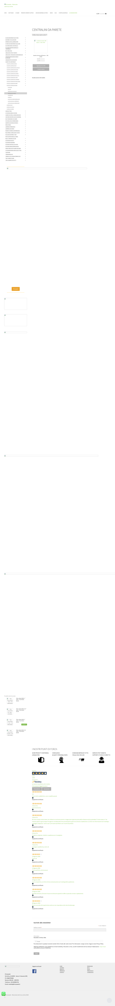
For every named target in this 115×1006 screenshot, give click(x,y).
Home (5, 12)
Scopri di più (103, 946)
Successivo (46, 789)
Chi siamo (17, 12)
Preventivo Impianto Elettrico (27, 12)
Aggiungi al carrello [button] (41, 65)
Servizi (51, 12)
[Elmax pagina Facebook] (43, 971)
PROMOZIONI (90, 966)
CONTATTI (62, 972)
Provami (15, 289)
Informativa (36, 936)
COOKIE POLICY (90, 972)
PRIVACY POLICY (90, 970)
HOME (61, 966)
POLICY (88, 969)
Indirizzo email (38, 927)
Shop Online (11, 12)
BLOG (56, 12)
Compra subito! (41, 69)
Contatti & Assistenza (63, 12)
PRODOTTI (62, 969)
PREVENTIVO (62, 970)
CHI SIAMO (62, 967)
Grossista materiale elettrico (42, 12)
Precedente (37, 789)
